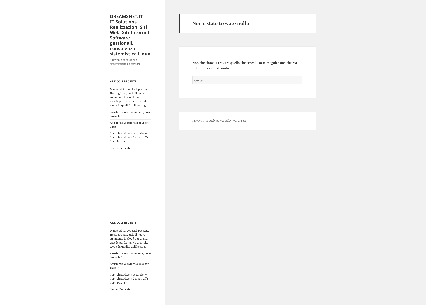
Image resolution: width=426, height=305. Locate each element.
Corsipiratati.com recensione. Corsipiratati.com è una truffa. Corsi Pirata (129, 137)
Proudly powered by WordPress (226, 120)
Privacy (197, 120)
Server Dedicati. (120, 148)
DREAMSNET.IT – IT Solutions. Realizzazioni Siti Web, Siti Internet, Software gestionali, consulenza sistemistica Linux (130, 35)
